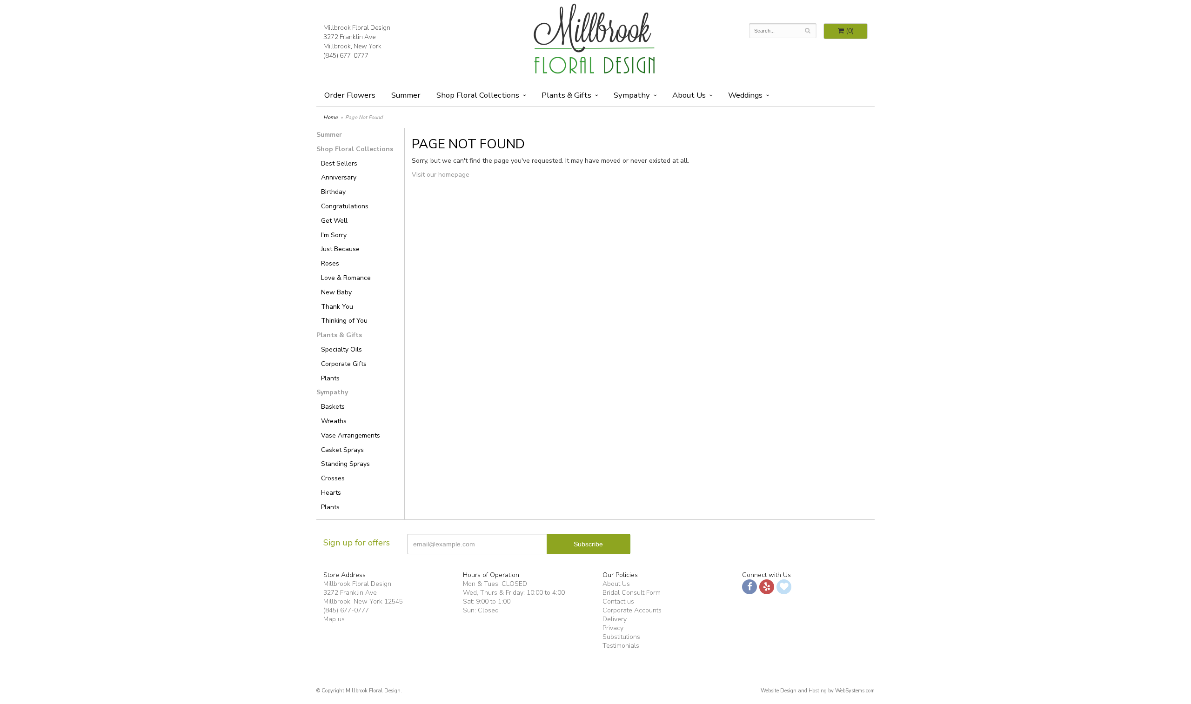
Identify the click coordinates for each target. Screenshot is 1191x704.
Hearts (331, 492)
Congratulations (344, 206)
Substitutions (621, 636)
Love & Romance (346, 277)
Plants (330, 378)
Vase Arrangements (350, 435)
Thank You (337, 306)
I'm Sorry (334, 235)
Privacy (612, 628)
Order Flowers (349, 95)
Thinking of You (344, 320)
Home (330, 117)
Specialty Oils (341, 349)
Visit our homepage (440, 174)
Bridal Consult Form (631, 592)
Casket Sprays (342, 449)
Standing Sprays (345, 463)
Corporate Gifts (344, 363)
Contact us (618, 601)
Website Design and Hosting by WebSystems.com (818, 690)
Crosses (333, 478)
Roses (330, 263)
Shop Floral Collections (477, 95)
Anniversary (338, 177)
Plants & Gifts (566, 95)
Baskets (333, 406)
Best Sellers (339, 163)
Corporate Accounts (632, 610)
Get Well (334, 220)
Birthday (333, 191)
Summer (406, 95)
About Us (616, 583)
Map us (334, 619)
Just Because (340, 249)
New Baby (336, 292)
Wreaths (334, 421)
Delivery (614, 619)
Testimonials (620, 645)
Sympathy (632, 95)
